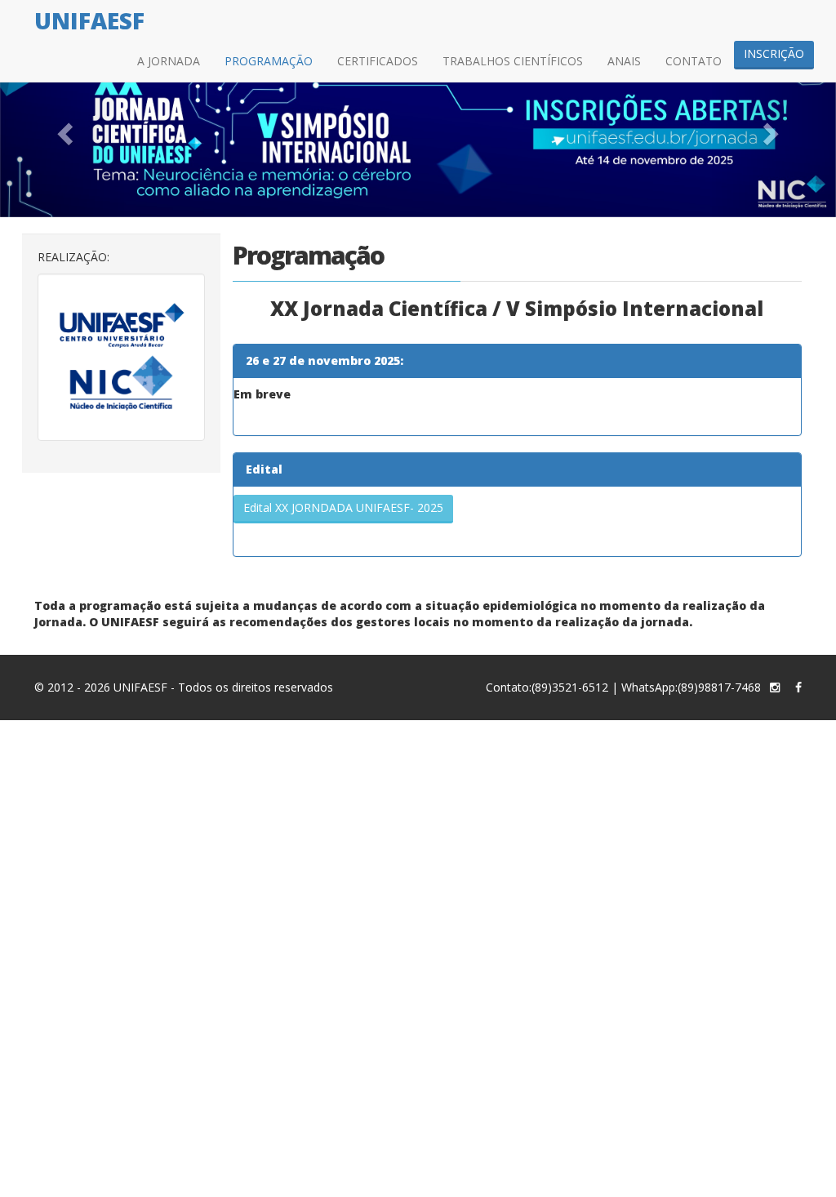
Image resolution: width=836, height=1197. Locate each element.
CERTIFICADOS (377, 61)
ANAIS (624, 61)
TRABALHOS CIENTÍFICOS (512, 61)
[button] (63, 129)
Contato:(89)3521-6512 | (552, 687)
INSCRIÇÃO (774, 53)
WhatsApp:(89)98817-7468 (691, 687)
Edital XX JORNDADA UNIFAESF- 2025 (343, 507)
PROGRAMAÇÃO (269, 61)
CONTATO (693, 61)
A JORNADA (168, 61)
